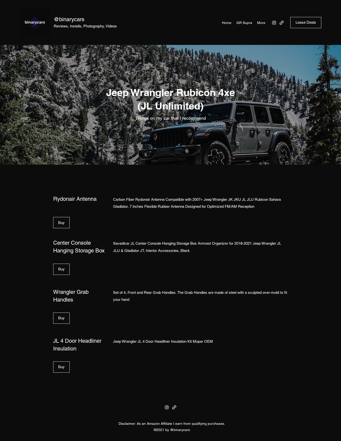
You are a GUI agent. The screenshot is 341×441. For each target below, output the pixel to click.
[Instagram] (274, 22)
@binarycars (69, 19)
